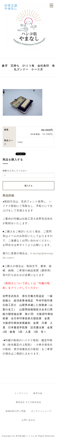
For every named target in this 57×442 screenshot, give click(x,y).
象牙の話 (37, 393)
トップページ (21, 393)
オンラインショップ (41, 411)
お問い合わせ (28, 419)
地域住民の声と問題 (16, 411)
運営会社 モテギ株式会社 (28, 402)
